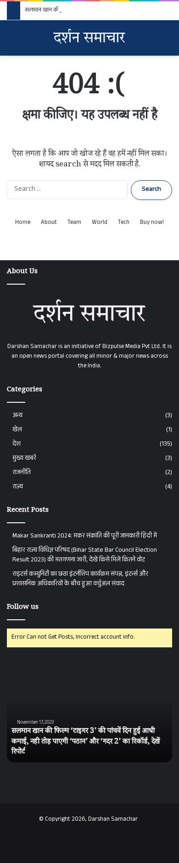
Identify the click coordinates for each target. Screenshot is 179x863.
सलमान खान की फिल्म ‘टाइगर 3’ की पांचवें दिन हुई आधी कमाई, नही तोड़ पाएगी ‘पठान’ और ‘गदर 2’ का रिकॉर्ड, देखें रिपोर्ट (85, 742)
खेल (17, 430)
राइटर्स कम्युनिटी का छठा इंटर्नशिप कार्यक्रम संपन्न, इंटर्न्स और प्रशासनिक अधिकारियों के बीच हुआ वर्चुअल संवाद (80, 579)
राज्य (17, 487)
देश (16, 444)
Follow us (23, 607)
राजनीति (21, 473)
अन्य (17, 416)
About (49, 223)
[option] (89, 711)
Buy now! (152, 223)
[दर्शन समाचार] (89, 38)
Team (74, 223)
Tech (123, 223)
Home (22, 223)
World (99, 223)
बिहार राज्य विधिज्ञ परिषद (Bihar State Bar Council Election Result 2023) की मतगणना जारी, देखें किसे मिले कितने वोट (84, 555)
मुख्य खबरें (24, 458)
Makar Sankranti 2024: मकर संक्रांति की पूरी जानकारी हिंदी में (84, 536)
